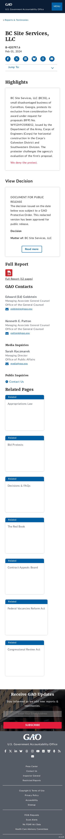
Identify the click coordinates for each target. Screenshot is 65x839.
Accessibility (32, 800)
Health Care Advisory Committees (31, 829)
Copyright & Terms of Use (31, 791)
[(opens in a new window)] (5, 751)
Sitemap (32, 805)
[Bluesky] (36, 59)
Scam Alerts (32, 820)
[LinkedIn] (27, 59)
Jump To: (13, 67)
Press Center (32, 766)
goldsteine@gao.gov (21, 309)
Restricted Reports (32, 780)
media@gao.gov (19, 364)
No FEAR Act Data (32, 824)
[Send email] (53, 59)
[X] (18, 59)
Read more (32, 249)
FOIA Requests (31, 815)
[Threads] (44, 59)
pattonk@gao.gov (20, 333)
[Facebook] (9, 59)
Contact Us (16, 381)
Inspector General (31, 776)
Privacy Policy (31, 795)
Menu (57, 6)
